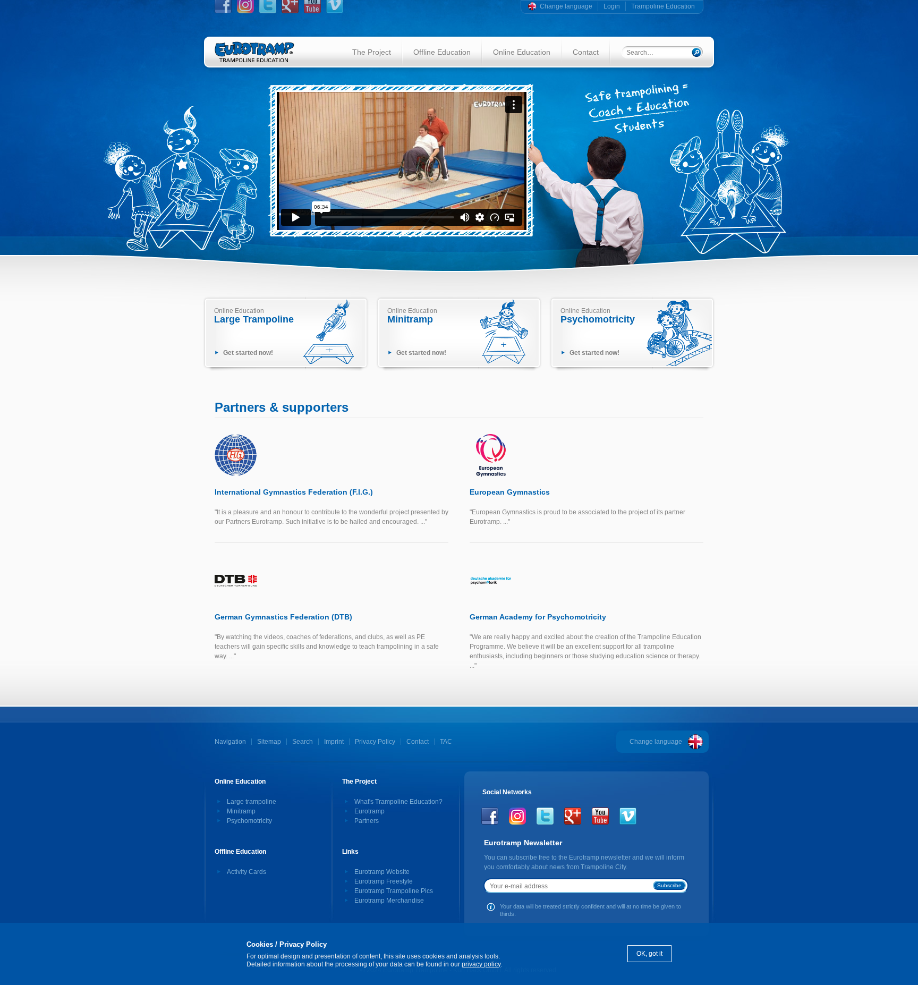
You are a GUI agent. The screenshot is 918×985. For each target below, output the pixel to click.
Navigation (230, 741)
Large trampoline (251, 801)
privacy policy (481, 964)
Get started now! (248, 352)
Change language (566, 6)
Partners (366, 821)
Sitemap (269, 741)
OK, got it (649, 953)
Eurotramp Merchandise (389, 900)
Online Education (521, 52)
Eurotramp (369, 811)
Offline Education (442, 52)
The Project (371, 52)
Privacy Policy (375, 741)
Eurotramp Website (382, 872)
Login (612, 6)
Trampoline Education (663, 6)
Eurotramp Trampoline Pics (393, 891)
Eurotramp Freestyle (383, 881)
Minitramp (241, 811)
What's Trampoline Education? (398, 801)
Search (302, 741)
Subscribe (669, 885)
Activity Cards (246, 872)
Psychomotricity (249, 821)
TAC (446, 741)
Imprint (334, 741)
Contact (586, 52)
